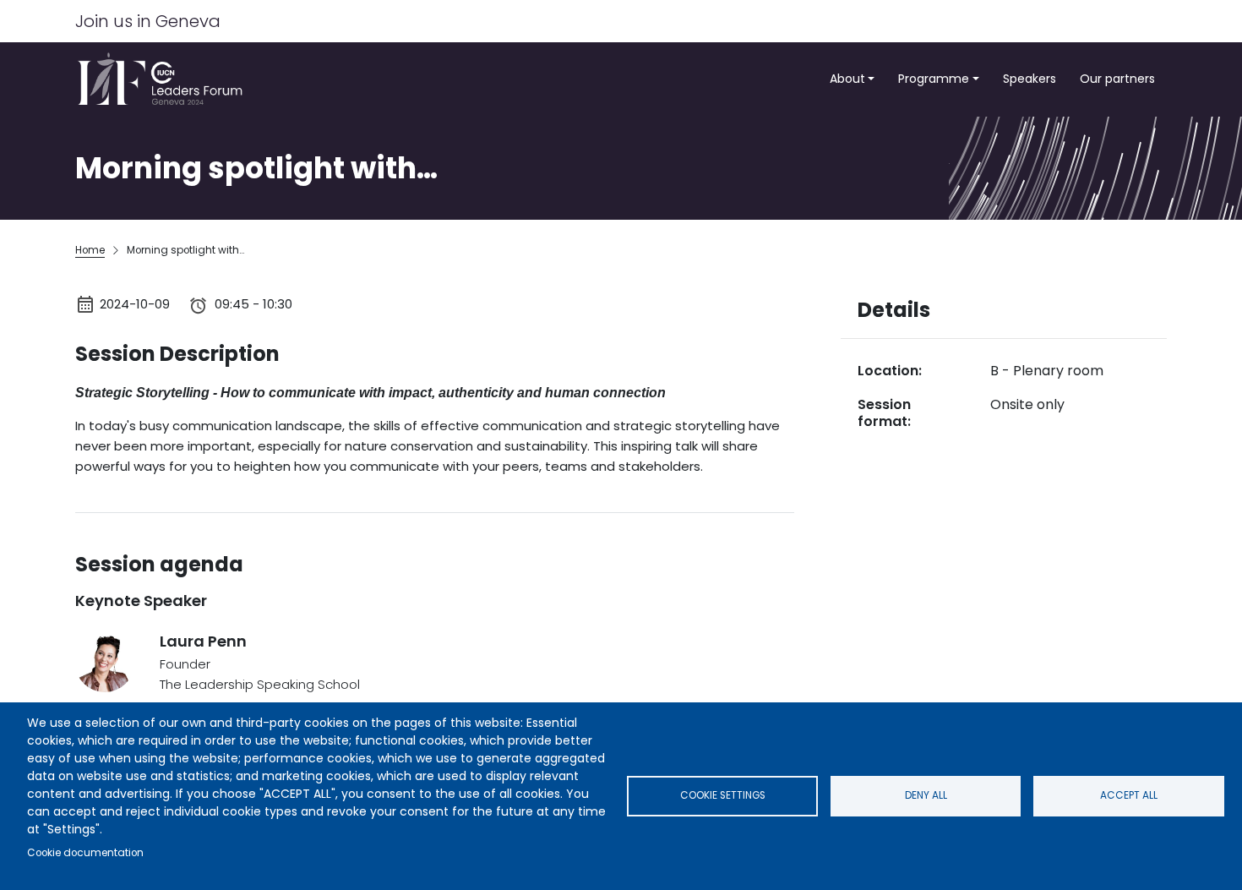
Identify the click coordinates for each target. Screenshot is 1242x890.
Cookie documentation (85, 853)
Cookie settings (722, 795)
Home (90, 250)
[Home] (165, 79)
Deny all (926, 795)
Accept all (1129, 795)
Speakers (1029, 78)
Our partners (1117, 78)
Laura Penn (203, 641)
